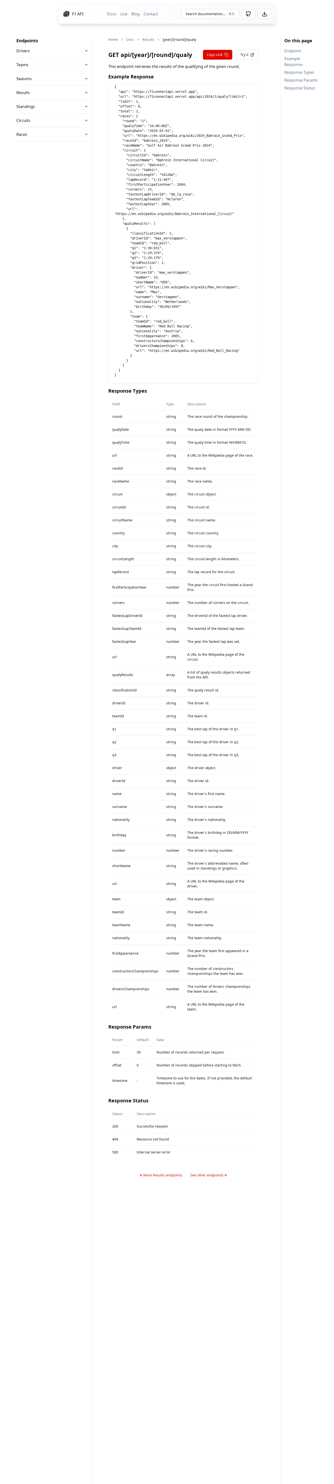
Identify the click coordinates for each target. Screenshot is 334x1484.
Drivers (23, 51)
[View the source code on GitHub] (248, 14)
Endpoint (292, 51)
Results (23, 92)
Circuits (23, 120)
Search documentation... (210, 13)
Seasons (24, 78)
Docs (111, 14)
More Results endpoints (162, 1175)
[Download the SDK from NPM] (264, 14)
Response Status (299, 88)
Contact (151, 14)
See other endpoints (206, 1175)
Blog (135, 14)
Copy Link (215, 54)
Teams (22, 64)
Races (21, 134)
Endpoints (27, 40)
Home (113, 39)
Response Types (299, 72)
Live (123, 14)
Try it (244, 54)
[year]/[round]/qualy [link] (179, 39)
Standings (25, 106)
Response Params (301, 80)
